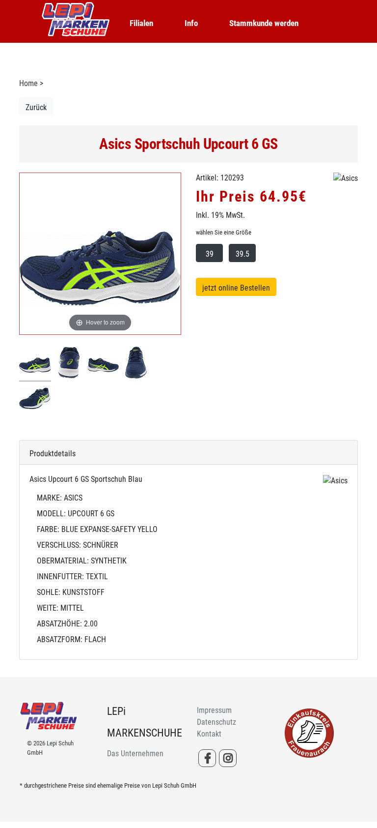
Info (191, 23)
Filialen (141, 23)
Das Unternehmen (135, 753)
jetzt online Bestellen (236, 288)
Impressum (214, 710)
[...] (35, 364)
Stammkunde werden (263, 23)
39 (210, 254)
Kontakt (209, 734)
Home (28, 83)
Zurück (36, 107)
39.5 (242, 254)
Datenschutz (216, 722)
